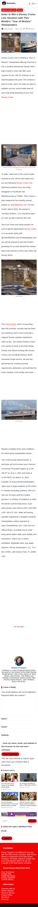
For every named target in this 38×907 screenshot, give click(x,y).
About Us (5, 899)
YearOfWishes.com (18, 205)
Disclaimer (5, 897)
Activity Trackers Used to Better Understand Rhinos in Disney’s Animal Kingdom (28, 803)
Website (5, 735)
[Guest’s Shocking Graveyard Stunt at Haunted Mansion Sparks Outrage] (9, 796)
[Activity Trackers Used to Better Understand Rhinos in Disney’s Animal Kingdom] (28, 796)
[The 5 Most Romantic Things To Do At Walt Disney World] (9, 777)
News (20, 10)
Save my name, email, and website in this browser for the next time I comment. (19, 746)
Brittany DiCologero (8, 29)
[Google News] (19, 627)
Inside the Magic (8, 876)
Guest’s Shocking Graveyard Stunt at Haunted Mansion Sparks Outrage (9, 803)
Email (4, 727)
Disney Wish (10, 324)
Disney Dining (7, 879)
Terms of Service (8, 893)
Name (4, 719)
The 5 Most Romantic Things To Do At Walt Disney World (7, 785)
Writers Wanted (7, 891)
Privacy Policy (6, 895)
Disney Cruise (7, 97)
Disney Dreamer (8, 877)
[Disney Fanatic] (8, 3)
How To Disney (7, 872)
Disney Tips (6, 874)
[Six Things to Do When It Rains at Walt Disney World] (28, 777)
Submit (7, 838)
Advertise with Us (8, 889)
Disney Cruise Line (9, 10)
